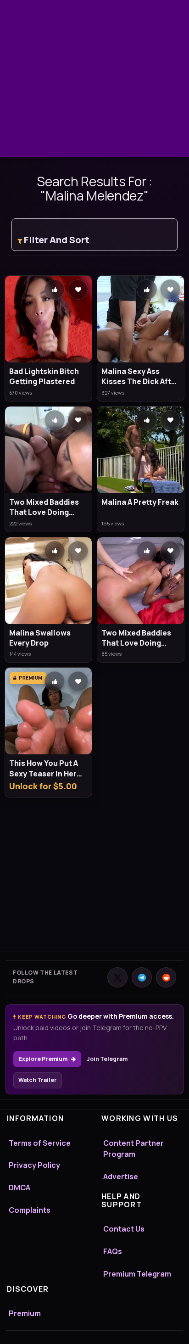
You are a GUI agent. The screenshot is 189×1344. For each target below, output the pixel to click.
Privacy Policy (34, 1165)
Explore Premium (43, 1059)
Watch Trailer (37, 1080)
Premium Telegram (137, 1274)
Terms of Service (40, 1143)
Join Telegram (107, 1059)
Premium (25, 1313)
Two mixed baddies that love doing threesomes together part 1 (136, 638)
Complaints (29, 1210)
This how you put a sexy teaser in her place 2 (43, 768)
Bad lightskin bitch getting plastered (44, 376)
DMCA (19, 1187)
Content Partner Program (133, 1149)
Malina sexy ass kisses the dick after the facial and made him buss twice (140, 376)
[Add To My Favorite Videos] (78, 289)
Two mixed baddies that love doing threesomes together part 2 (44, 507)
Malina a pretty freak (139, 502)
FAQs (112, 1251)
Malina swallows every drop (40, 638)
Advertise (120, 1176)
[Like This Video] (54, 289)
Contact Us (124, 1229)
